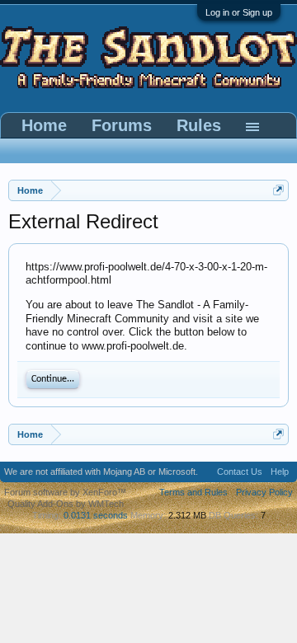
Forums (122, 125)
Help (280, 471)
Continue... (52, 379)
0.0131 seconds (96, 515)
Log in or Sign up (238, 12)
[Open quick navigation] (278, 190)
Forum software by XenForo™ (65, 492)
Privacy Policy (264, 492)
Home (44, 125)
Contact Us (239, 471)
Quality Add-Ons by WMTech (65, 504)
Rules (199, 125)
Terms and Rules (193, 492)
